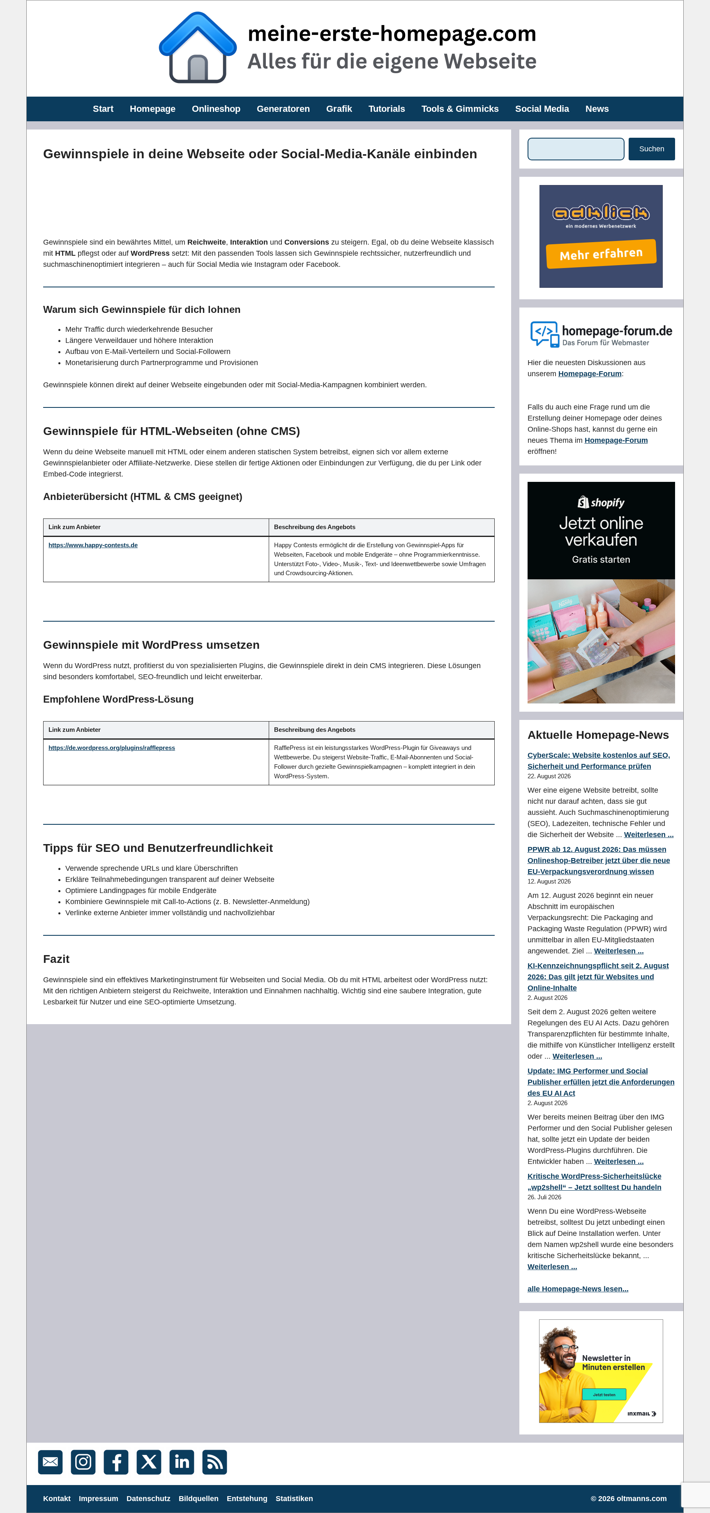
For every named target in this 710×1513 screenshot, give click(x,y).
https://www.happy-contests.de (93, 544)
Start (103, 109)
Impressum (98, 1498)
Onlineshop (216, 109)
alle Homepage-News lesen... (578, 1289)
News (597, 109)
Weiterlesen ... (649, 835)
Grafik (339, 109)
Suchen (651, 149)
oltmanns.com (642, 1498)
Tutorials (387, 109)
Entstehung (247, 1498)
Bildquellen (199, 1498)
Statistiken (294, 1498)
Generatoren (283, 109)
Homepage (152, 109)
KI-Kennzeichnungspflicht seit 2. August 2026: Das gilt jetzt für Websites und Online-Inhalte (598, 977)
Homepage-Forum (590, 374)
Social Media (542, 109)
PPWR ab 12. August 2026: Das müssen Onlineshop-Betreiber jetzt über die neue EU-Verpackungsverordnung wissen (599, 860)
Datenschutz (149, 1498)
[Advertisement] (228, 197)
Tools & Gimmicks (460, 109)
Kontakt (57, 1498)
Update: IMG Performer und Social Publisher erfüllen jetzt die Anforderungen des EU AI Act (601, 1082)
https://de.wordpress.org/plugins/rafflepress (111, 747)
